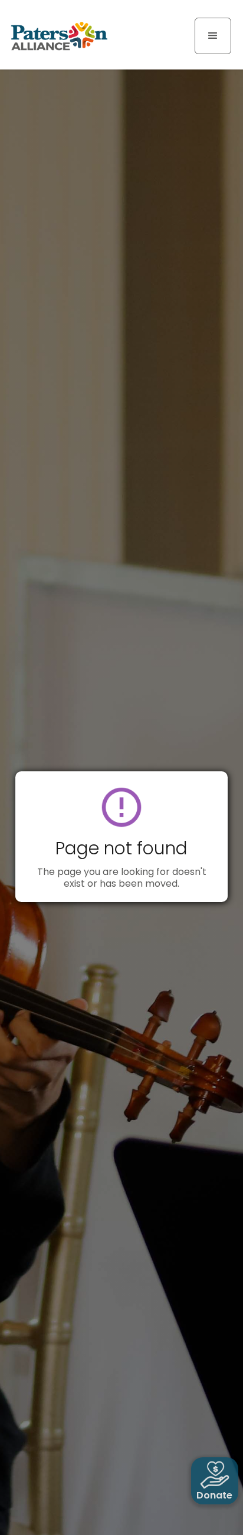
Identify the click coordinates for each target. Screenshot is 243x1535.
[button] (213, 36)
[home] (56, 35)
